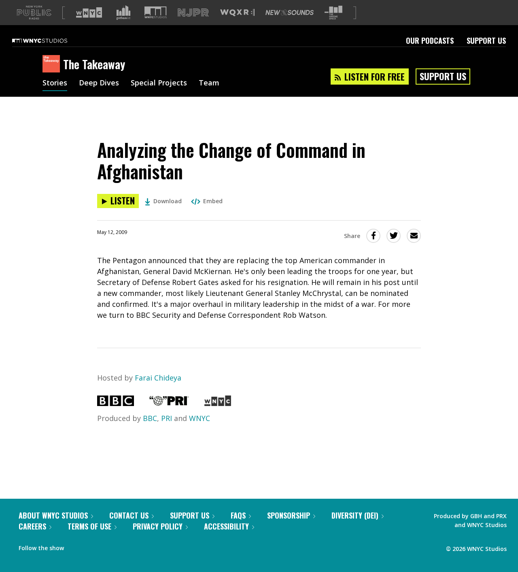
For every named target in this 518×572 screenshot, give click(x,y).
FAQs (238, 515)
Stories (54, 83)
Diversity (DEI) (354, 515)
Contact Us (129, 515)
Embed (213, 201)
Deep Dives (99, 83)
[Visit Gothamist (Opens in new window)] (123, 12)
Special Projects (159, 83)
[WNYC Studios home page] (49, 40)
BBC (150, 418)
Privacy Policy (158, 526)
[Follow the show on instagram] (106, 546)
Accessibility (226, 526)
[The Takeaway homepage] (52, 64)
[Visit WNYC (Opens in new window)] (89, 12)
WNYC (199, 418)
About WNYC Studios (53, 515)
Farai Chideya (158, 378)
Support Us (486, 40)
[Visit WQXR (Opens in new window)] (237, 13)
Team (209, 83)
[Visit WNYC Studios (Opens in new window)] (155, 12)
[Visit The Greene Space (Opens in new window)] (333, 13)
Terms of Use (89, 526)
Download (167, 201)
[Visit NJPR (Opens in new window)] (193, 13)
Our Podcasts (430, 40)
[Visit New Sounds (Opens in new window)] (289, 12)
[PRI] (169, 403)
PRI (166, 418)
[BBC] (115, 403)
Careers (32, 526)
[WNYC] (217, 403)
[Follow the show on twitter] (91, 546)
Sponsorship (288, 515)
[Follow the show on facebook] (75, 546)
